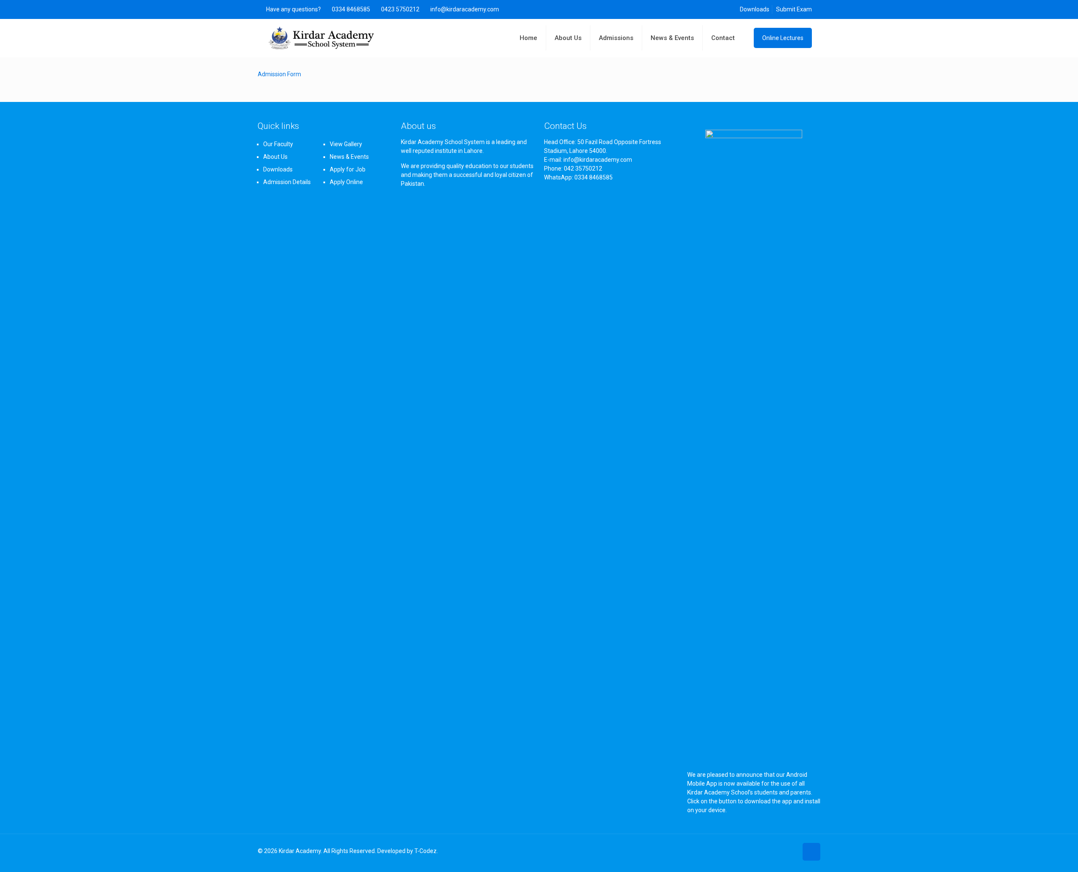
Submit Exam (794, 9)
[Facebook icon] (782, 851)
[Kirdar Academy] (321, 38)
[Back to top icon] (811, 852)
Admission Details (287, 182)
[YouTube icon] (791, 851)
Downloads (754, 9)
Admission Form (279, 74)
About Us (275, 156)
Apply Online (346, 182)
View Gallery (346, 144)
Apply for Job (348, 169)
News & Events (349, 156)
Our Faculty (278, 144)
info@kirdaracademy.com (464, 9)
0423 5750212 (400, 9)
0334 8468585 (351, 9)
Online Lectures (782, 38)
